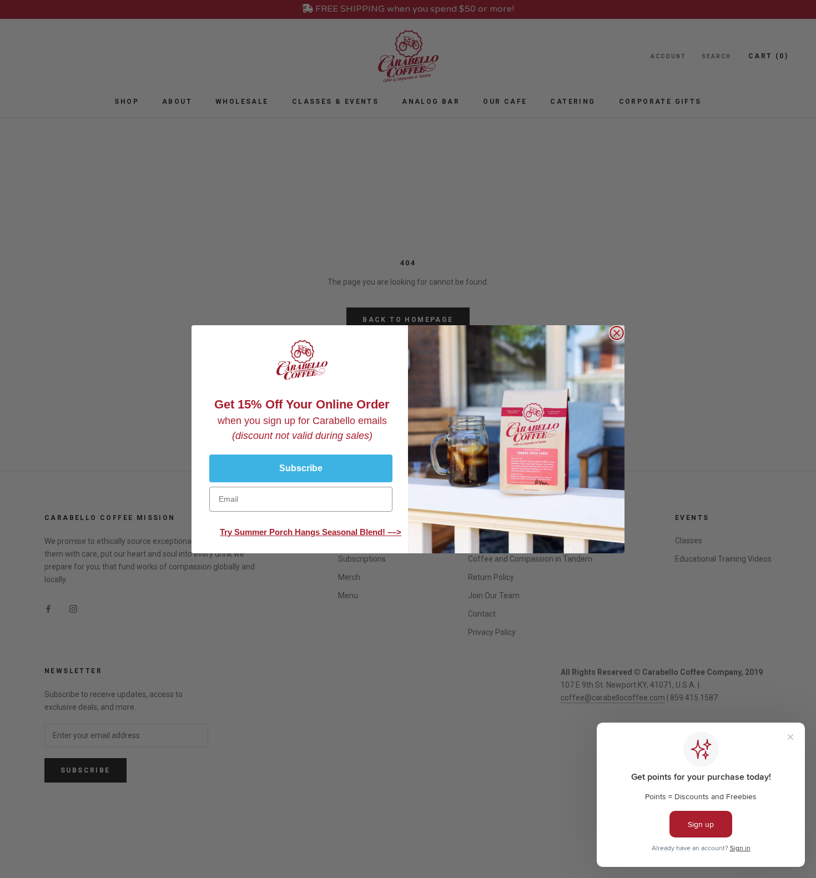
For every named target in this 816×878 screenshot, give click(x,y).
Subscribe (301, 468)
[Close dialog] (616, 333)
